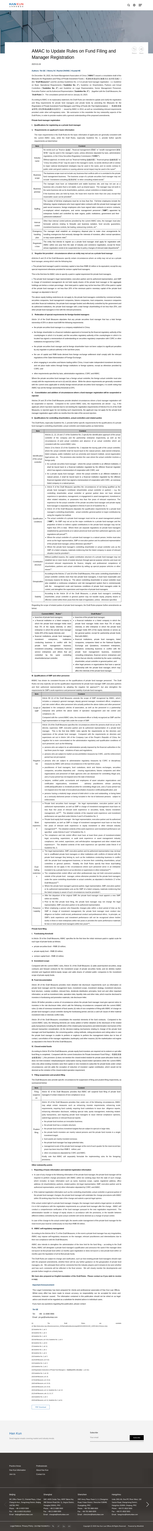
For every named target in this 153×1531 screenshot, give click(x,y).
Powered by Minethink (136, 1526)
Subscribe (136, 1438)
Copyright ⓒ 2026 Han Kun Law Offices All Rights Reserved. (104, 1526)
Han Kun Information (17, 1470)
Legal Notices (15, 1526)
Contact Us (40, 1474)
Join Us (12, 1474)
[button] (147, 1504)
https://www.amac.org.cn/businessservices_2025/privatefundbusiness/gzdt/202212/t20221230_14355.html (65, 1326)
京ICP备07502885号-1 (42, 1526)
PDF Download (40, 1407)
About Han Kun (42, 1470)
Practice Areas (15, 1466)
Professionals (41, 1466)
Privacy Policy (27, 1526)
